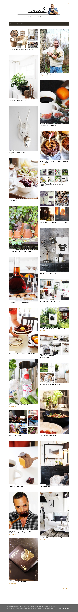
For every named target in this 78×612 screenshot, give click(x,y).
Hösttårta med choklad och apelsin (22, 353)
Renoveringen (45, 486)
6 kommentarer (13, 355)
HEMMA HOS (15, 16)
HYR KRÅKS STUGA (49, 16)
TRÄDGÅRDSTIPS (30, 16)
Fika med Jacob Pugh (16, 486)
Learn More (62, 608)
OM (43, 16)
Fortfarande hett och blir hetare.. (21, 49)
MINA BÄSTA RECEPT (58, 16)
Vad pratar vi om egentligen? (50, 384)
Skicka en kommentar (45, 75)
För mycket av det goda (17, 100)
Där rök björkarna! (47, 74)
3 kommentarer (44, 126)
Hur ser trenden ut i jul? (18, 152)
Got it (69, 608)
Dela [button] (9, 50)
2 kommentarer (13, 50)
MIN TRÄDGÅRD (38, 16)
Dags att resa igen (15, 435)
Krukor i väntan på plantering (20, 251)
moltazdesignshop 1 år (48, 273)
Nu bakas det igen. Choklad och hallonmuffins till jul (20, 532)
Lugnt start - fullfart (48, 125)
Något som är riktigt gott (18, 404)
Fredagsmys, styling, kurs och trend (53, 222)
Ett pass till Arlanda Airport (19, 581)
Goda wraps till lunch (48, 435)
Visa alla (65, 23)
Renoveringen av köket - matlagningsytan (48, 356)
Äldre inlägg (65, 588)
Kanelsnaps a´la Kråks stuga (19, 302)
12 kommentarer (45, 187)
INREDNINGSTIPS (22, 16)
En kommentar (44, 437)
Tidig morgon (13, 200)
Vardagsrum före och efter (50, 301)
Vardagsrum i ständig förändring (52, 537)
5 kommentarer (13, 153)
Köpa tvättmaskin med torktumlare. (53, 329)
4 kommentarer (13, 534)
